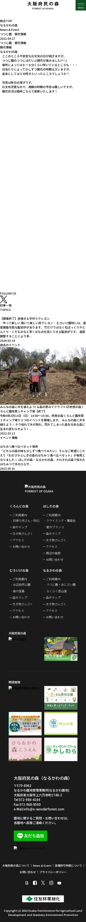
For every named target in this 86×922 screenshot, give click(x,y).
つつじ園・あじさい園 (61, 584)
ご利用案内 (20, 515)
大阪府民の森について (15, 865)
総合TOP (6, 21)
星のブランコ (55, 527)
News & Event (9, 29)
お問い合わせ (21, 546)
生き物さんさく (23, 533)
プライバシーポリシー (53, 872)
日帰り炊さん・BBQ (26, 520)
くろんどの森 (19, 506)
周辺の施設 (53, 553)
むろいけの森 (19, 570)
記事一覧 (6, 305)
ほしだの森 (51, 506)
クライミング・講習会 (61, 520)
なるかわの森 (9, 25)
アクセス (18, 540)
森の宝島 (19, 591)
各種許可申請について (68, 865)
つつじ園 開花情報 (13, 34)
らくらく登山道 (56, 591)
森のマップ (20, 527)
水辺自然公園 (21, 584)
